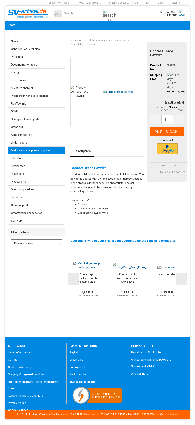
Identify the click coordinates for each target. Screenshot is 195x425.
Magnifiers (17, 173)
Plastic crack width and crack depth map (127, 278)
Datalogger (18, 56)
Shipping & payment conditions (27, 374)
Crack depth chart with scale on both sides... (87, 278)
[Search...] (106, 13)
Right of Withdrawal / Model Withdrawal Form (33, 385)
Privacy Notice (17, 403)
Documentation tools (24, 64)
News (14, 41)
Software (17, 220)
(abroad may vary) (176, 91)
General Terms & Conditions (26, 395)
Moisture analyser (22, 87)
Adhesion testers (21, 134)
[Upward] (10, 419)
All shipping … (139, 373)
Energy (15, 72)
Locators (16, 197)
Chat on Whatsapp (58, 2)
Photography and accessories (29, 95)
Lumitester (18, 166)
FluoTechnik (18, 103)
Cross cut (17, 127)
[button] (146, 3)
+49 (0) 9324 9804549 (89, 2)
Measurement (20, 181)
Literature (17, 158)
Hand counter (167, 274)
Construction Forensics (25, 48)
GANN (14, 111)
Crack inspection (21, 205)
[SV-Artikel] (28, 13)
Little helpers (19, 142)
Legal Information (19, 352)
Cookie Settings (18, 410)
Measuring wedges (22, 189)
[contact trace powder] (118, 91)
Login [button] (160, 2)
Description (82, 151)
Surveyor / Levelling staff (26, 119)
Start (11, 24)
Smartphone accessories (26, 212)
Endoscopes (18, 80)
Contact (13, 359)
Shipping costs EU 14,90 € (123, 2)
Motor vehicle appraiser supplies (31, 150)
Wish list (176, 2)
